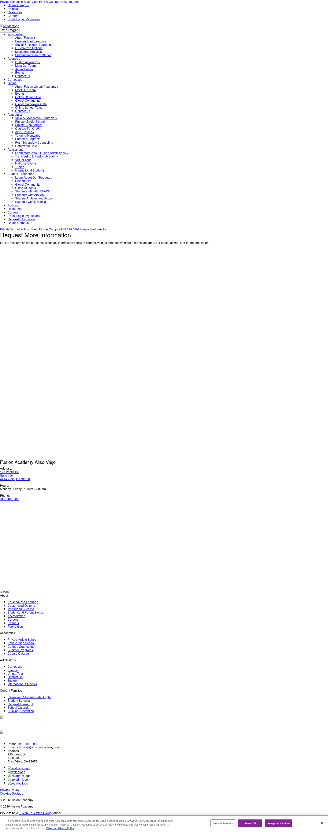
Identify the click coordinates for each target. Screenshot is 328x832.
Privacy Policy (9, 790)
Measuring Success (28, 51)
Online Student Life (28, 97)
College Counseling (21, 646)
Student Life (23, 181)
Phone (12, 249)
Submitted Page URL (22, 356)
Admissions (15, 149)
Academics (15, 114)
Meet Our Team (25, 65)
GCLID (12, 345)
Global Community (27, 100)
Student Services (19, 700)
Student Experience (21, 174)
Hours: (4, 485)
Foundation (15, 626)
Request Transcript (20, 704)
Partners (13, 623)
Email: (12, 747)
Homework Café (26, 146)
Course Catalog (18, 653)
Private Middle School (30, 121)
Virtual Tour (23, 160)
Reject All (250, 823)
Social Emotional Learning (33, 44)
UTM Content (17, 429)
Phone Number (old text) (24, 289)
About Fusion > (25, 37)
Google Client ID (19, 333)
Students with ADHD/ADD (32, 191)
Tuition (19, 167)
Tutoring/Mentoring (27, 135)
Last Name (15, 269)
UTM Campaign (18, 405)
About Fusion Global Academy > (37, 86)
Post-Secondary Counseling (34, 142)
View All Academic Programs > (36, 118)
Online (12, 83)
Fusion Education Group (35, 813)
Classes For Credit (27, 128)
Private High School (28, 125)
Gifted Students (25, 188)
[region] (164, 823)
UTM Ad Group (18, 440)
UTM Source (16, 382)
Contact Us (22, 76)
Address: (6, 468)
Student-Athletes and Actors (34, 198)
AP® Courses (24, 132)
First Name (16, 261)
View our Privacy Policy (60, 828)
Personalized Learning (30, 41)
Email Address (18, 308)
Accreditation (24, 69)
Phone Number (18, 277)
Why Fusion (16, 34)
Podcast (13, 8)
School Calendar (19, 707)
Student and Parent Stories (33, 55)
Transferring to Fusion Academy (36, 156)
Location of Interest (21, 325)
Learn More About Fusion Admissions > (41, 153)
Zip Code (14, 316)
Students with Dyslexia (30, 201)
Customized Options (29, 48)
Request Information (21, 219)
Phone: (5, 495)
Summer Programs (27, 139)
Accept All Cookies (278, 823)
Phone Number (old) (21, 300)
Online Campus (18, 5)
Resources (15, 12)
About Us (14, 58)
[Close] (322, 823)
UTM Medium (17, 394)
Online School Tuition (29, 107)
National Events (26, 163)
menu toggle (10, 30)
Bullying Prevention (21, 711)
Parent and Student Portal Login (29, 697)
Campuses (15, 79)
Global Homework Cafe (31, 104)
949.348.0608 (70, 229)
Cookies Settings (11, 793)
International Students (30, 170)
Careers (13, 15)
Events (19, 72)
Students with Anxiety (29, 195)
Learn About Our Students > (34, 177)
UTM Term (15, 417)
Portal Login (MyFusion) (24, 19)
